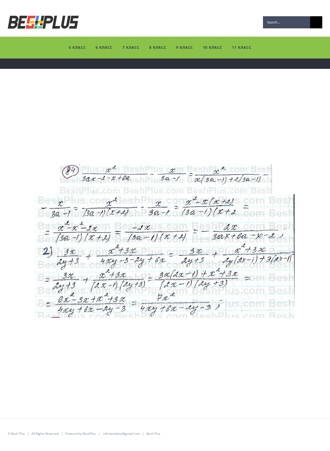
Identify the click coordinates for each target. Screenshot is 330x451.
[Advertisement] (162, 128)
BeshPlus (89, 433)
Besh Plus (18, 433)
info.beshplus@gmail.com (121, 433)
